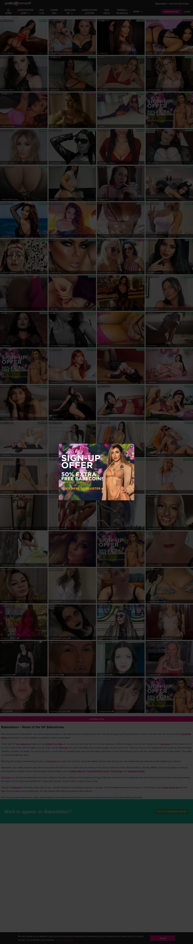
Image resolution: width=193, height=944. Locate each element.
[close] (131, 446)
